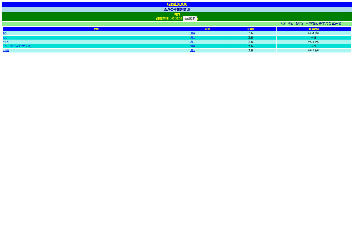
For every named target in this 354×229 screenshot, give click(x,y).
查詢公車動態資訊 (177, 9)
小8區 (6, 41)
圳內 (192, 33)
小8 (5, 37)
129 (5, 33)
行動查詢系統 (177, 4)
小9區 (6, 50)
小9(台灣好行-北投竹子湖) (17, 46)
